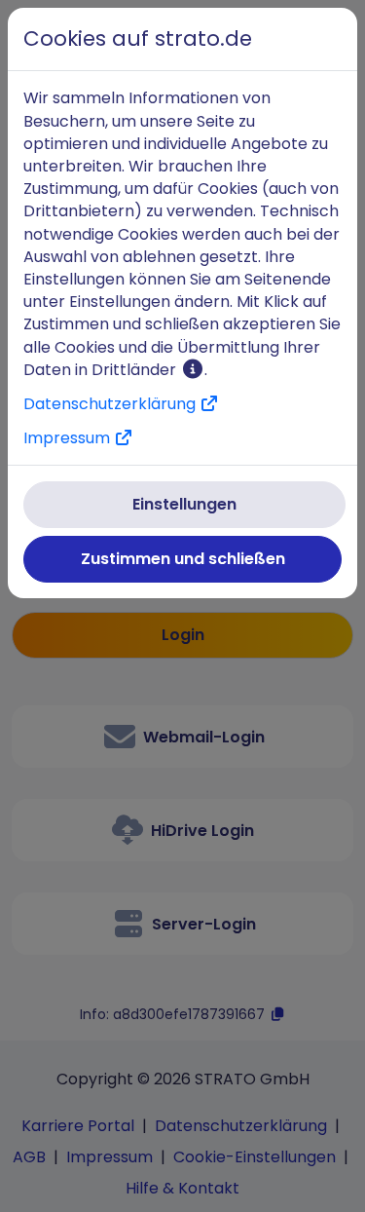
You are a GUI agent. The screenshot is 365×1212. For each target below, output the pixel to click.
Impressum (68, 438)
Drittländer (135, 370)
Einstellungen (184, 504)
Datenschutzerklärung (111, 404)
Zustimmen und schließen (183, 559)
